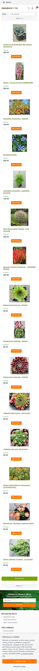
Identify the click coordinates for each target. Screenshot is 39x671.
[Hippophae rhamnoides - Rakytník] (19, 107)
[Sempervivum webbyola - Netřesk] (19, 329)
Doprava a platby (8, 631)
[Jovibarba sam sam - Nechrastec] (19, 437)
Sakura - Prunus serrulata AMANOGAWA (18, 83)
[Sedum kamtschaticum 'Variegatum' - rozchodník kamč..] (19, 473)
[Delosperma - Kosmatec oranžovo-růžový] (19, 511)
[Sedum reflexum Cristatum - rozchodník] (19, 547)
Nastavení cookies (19, 666)
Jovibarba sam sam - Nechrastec (15, 449)
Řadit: (4, 14)
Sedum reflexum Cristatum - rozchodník (18, 559)
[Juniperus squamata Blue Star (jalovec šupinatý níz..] (19, 33)
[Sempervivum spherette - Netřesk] (19, 365)
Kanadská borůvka (10, 155)
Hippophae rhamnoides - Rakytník (15, 119)
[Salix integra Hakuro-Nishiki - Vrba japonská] (19, 217)
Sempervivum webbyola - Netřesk (15, 341)
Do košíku (17, 56)
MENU (8, 2)
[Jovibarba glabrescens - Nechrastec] (19, 401)
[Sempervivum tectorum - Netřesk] (19, 293)
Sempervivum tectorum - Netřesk (15, 305)
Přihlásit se (19, 605)
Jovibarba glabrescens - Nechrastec (16, 413)
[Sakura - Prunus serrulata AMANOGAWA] (19, 71)
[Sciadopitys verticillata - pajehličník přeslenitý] (19, 179)
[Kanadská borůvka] (19, 143)
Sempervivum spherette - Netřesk (15, 377)
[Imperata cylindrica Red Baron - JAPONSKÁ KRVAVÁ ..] (19, 255)
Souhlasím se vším (19, 661)
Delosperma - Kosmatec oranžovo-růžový (18, 523)
